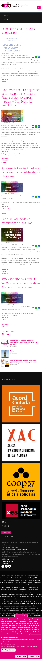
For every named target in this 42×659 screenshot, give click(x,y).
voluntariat (4, 160)
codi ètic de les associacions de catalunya (13, 209)
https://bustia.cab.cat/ (26, 552)
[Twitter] (6, 566)
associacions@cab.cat (11, 547)
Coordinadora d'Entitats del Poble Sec (21, 585)
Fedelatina (32, 603)
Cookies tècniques (9, 644)
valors (3, 322)
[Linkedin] (9, 566)
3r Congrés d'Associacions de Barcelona (13, 154)
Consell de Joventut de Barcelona (23, 582)
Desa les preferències (8, 650)
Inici (6, 16)
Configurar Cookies (21, 616)
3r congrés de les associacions (10, 156)
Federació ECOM (30, 610)
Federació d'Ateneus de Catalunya (15, 610)
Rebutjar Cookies (21, 656)
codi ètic (3, 82)
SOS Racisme (28, 615)
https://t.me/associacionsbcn (20, 549)
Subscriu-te (6, 533)
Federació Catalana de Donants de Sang (17, 603)
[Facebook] (2, 566)
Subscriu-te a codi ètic (7, 331)
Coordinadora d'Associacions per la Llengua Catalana (17, 580)
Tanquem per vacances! (17, 351)
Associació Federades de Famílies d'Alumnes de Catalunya (17, 578)
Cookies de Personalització (11, 637)
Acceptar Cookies (34, 656)
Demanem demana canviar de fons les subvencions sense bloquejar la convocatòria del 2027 (24, 342)
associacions (5, 84)
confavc (3, 326)
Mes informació (36, 634)
